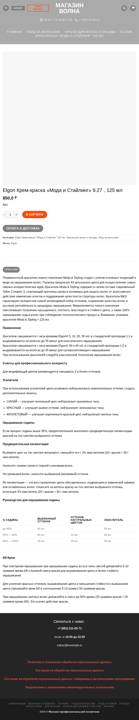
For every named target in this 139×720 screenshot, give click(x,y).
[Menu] (6, 8)
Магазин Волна (70, 8)
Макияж (109, 706)
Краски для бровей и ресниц (82, 706)
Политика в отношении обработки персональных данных (69, 662)
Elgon (14, 243)
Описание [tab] (11, 269)
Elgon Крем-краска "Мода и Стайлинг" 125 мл (83, 34)
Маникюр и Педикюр (41, 703)
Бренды (124, 703)
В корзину (34, 214)
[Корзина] (133, 8)
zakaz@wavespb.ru (69, 645)
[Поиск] (124, 8)
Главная (14, 32)
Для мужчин (53, 706)
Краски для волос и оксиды (90, 32)
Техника (63, 703)
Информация (17, 703)
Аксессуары (34, 706)
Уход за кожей (107, 703)
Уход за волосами (43, 32)
